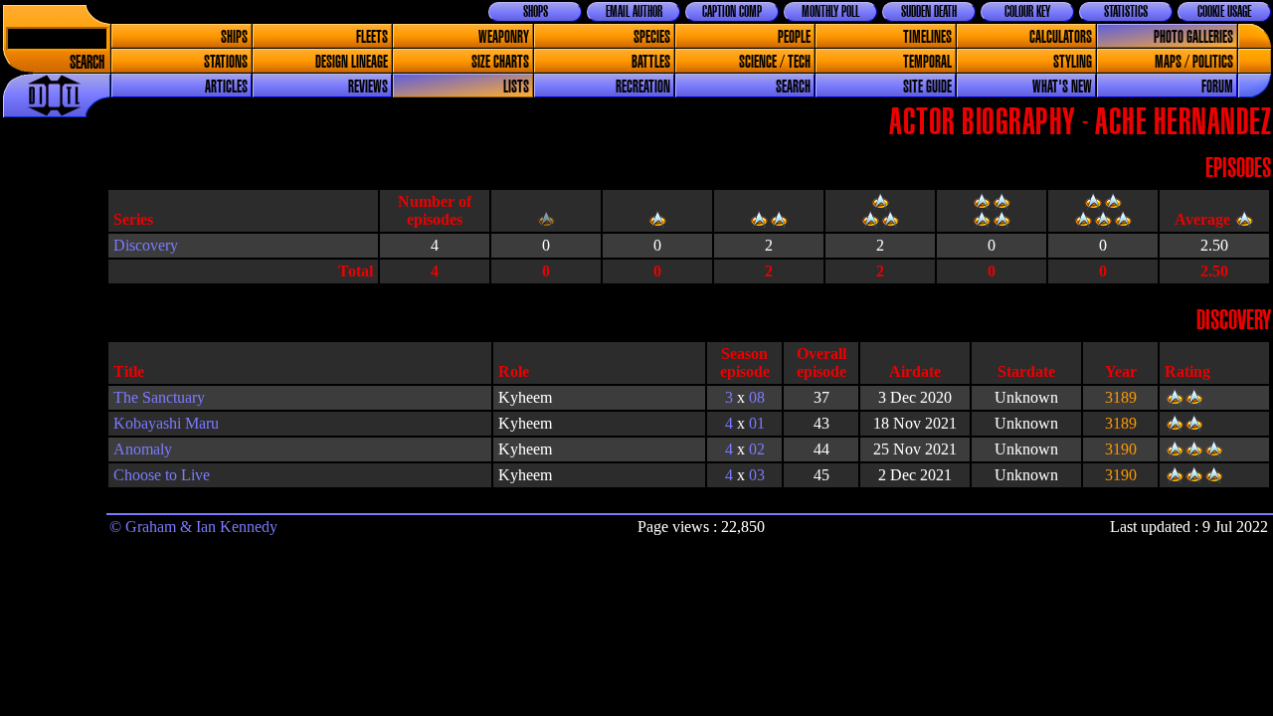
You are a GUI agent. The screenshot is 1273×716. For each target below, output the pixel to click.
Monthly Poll (830, 12)
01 (757, 423)
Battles (651, 62)
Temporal (927, 62)
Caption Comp (732, 12)
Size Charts (500, 62)
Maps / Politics (1194, 62)
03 (757, 474)
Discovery (145, 245)
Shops (535, 12)
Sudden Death (929, 12)
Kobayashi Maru (166, 423)
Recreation (643, 87)
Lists (516, 87)
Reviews (368, 87)
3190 (1121, 449)
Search (87, 63)
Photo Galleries (1193, 37)
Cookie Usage (1224, 12)
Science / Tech (775, 62)
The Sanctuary (159, 397)
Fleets (372, 37)
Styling (1072, 62)
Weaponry (503, 37)
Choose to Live (161, 474)
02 (757, 449)
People (794, 37)
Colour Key (1027, 12)
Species (652, 37)
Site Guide (927, 87)
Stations (226, 62)
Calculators (1060, 37)
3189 (1121, 397)
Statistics (1126, 12)
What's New (1062, 87)
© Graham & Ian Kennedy (193, 526)
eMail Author (634, 12)
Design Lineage (351, 62)
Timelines (927, 37)
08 (757, 397)
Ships (234, 37)
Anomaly (142, 449)
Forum (1217, 87)
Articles (226, 87)
